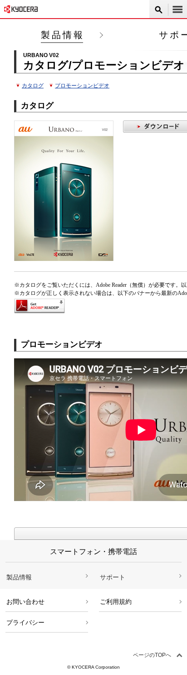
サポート (112, 577)
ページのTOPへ (152, 655)
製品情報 (62, 35)
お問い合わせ (25, 601)
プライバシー (25, 622)
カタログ (33, 85)
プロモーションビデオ (82, 85)
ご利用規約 (116, 601)
